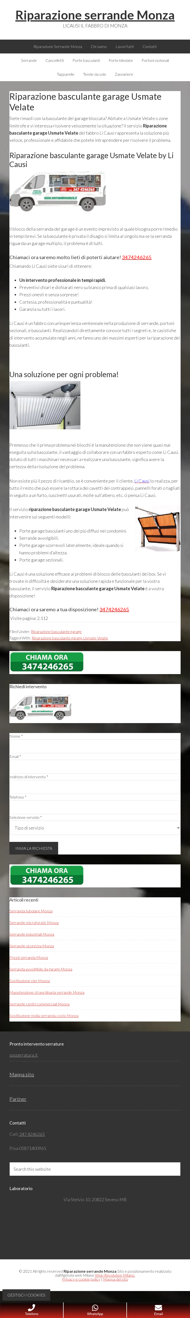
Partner (17, 1099)
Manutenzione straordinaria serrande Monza (46, 992)
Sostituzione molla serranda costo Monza (43, 1015)
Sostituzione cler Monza (29, 980)
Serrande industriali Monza (31, 934)
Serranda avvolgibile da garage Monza (40, 969)
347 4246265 (32, 1134)
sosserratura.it (23, 1055)
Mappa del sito (115, 1279)
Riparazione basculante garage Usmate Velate (70, 637)
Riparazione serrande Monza (95, 14)
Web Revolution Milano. (115, 1275)
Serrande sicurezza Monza (31, 945)
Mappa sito (21, 1074)
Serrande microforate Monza (34, 922)
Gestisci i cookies (26, 1295)
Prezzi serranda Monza (28, 957)
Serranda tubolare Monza (30, 910)
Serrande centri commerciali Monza (39, 1003)
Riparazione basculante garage (56, 631)
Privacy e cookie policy (81, 1279)
